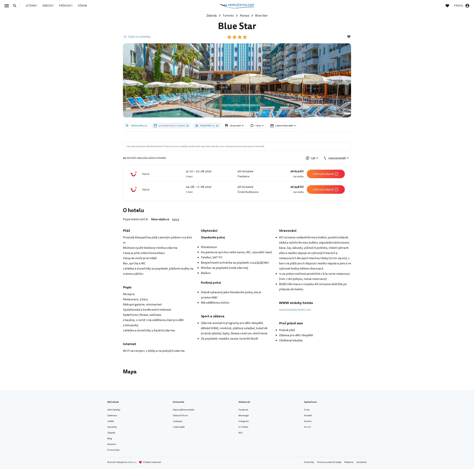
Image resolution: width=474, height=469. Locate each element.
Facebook (243, 409)
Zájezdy (111, 432)
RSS (240, 432)
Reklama (348, 462)
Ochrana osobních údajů (329, 462)
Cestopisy (177, 421)
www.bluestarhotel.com (295, 309)
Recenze (111, 444)
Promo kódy (113, 450)
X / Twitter (243, 427)
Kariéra (307, 421)
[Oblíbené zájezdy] (449, 6)
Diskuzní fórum (180, 415)
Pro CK (307, 427)
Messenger (243, 415)
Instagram (243, 421)
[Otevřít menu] (8, 6)
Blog (109, 438)
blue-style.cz (160, 219)
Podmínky (309, 462)
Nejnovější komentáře (183, 409)
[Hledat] (16, 6)
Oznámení (361, 462)
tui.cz (175, 219)
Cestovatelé (178, 427)
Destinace (112, 415)
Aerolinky (112, 427)
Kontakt (308, 415)
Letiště (110, 421)
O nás (307, 409)
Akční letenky (113, 409)
